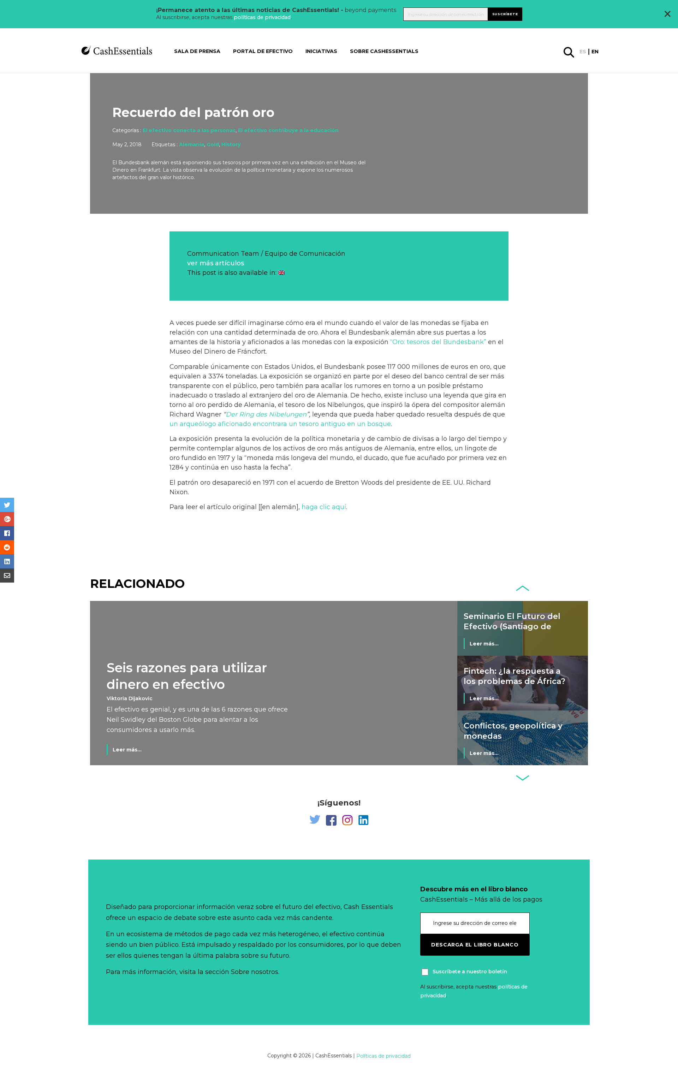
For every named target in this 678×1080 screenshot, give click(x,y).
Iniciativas (321, 51)
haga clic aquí (324, 507)
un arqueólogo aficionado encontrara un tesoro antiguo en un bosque (280, 424)
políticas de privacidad (262, 17)
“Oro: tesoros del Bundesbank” (438, 342)
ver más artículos (215, 263)
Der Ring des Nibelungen (266, 414)
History (230, 144)
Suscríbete (505, 14)
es (582, 51)
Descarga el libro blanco (474, 945)
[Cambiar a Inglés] (281, 273)
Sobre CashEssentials (384, 51)
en (595, 51)
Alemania (191, 144)
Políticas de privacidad (383, 1056)
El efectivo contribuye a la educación (288, 130)
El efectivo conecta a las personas (189, 130)
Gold (213, 144)
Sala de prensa (197, 51)
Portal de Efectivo (263, 51)
